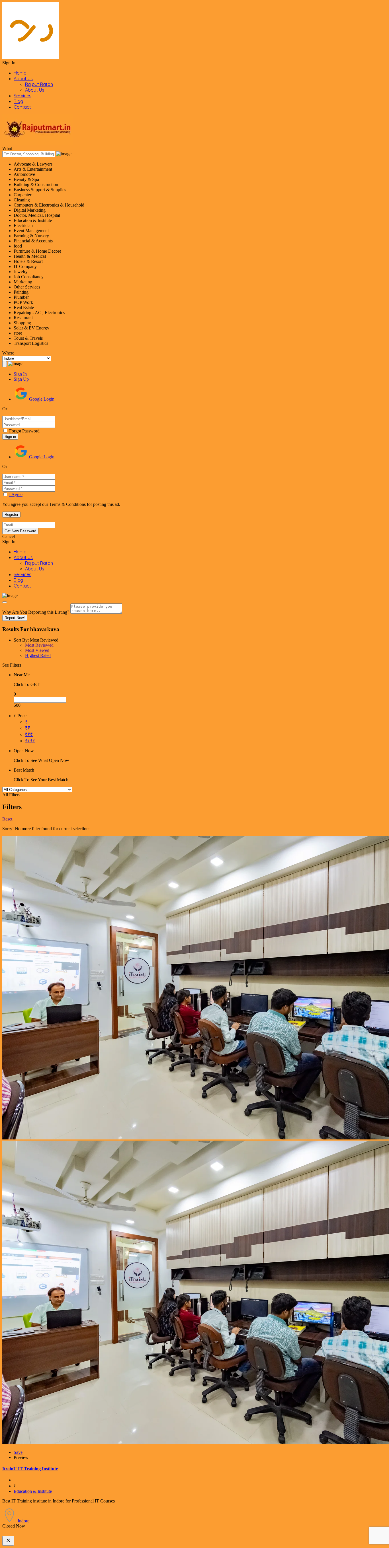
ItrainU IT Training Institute (30, 1468)
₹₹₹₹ (30, 740)
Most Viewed (37, 650)
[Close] (4, 602)
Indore (23, 1520)
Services (22, 95)
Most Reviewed (39, 645)
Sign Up (21, 379)
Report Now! (15, 618)
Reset (7, 819)
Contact (22, 107)
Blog (18, 101)
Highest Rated (38, 655)
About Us (23, 78)
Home (20, 73)
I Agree (15, 494)
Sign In (20, 374)
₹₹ (27, 728)
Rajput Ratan (39, 84)
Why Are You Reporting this (35, 612)
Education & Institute (33, 1491)
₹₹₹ (29, 734)
